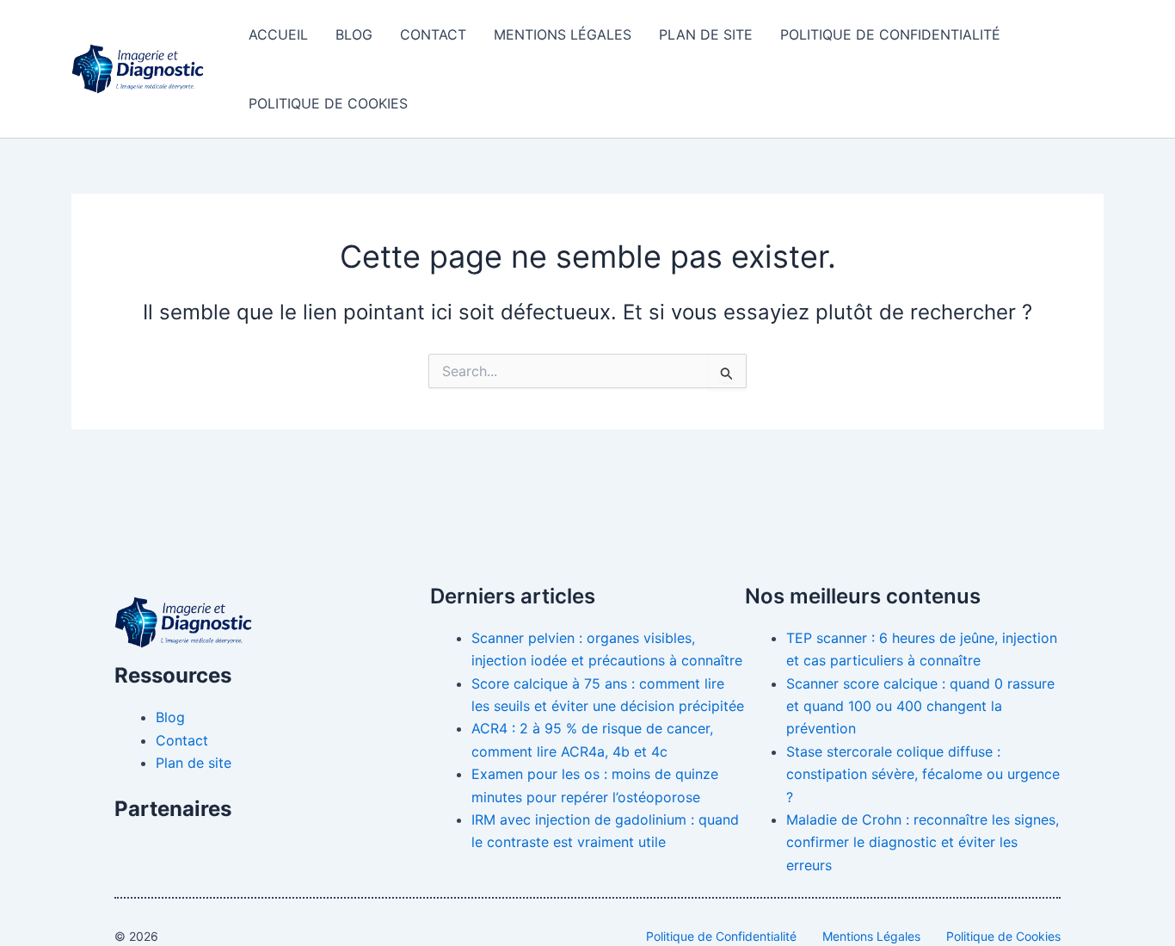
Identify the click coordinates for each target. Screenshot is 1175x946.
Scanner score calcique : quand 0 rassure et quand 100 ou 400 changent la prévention (920, 706)
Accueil (278, 34)
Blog (353, 34)
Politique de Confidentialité (890, 34)
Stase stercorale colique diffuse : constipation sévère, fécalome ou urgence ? (923, 774)
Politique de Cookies (328, 103)
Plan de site (706, 34)
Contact (433, 34)
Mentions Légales (562, 34)
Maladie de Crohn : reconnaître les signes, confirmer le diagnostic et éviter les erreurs (922, 842)
